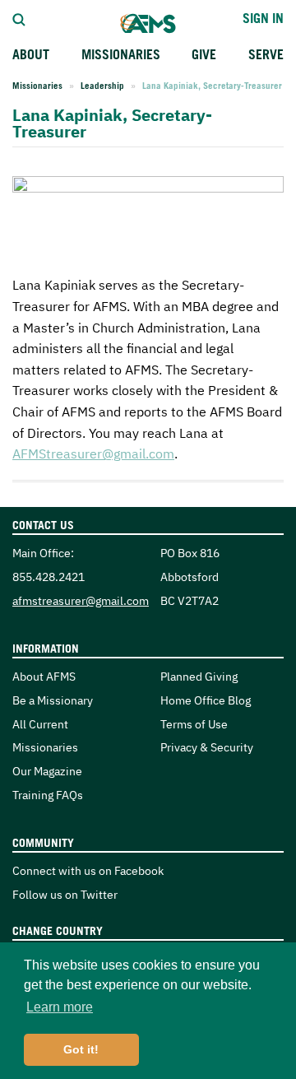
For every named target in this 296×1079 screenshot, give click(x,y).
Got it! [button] (81, 1049)
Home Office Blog (205, 700)
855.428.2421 (48, 576)
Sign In (263, 18)
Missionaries (37, 85)
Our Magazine (47, 771)
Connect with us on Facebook (88, 870)
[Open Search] (18, 18)
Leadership (102, 85)
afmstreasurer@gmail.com (80, 600)
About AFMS (44, 676)
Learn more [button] (59, 1007)
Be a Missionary (52, 700)
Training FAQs (47, 794)
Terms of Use (194, 724)
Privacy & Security (206, 747)
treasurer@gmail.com (93, 453)
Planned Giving (199, 676)
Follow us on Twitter (65, 894)
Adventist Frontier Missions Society (148, 24)
